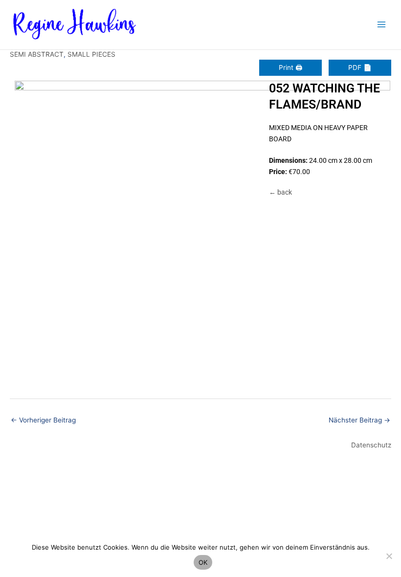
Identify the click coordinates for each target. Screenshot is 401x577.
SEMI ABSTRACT (37, 54)
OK (203, 562)
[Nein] (389, 556)
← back (280, 192)
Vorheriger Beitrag (43, 420)
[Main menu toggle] (382, 25)
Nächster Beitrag (359, 420)
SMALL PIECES (91, 54)
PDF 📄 (360, 67)
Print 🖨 (290, 67)
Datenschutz (371, 445)
